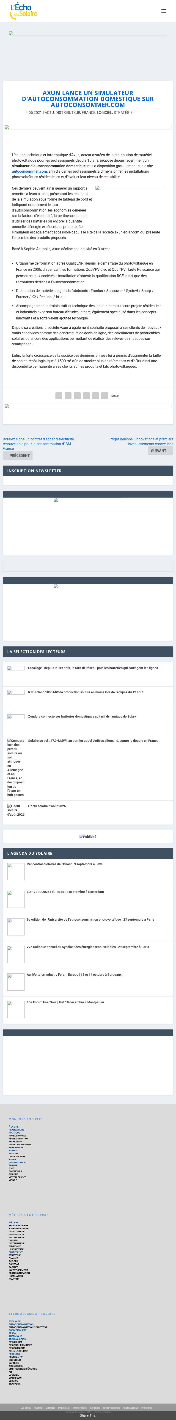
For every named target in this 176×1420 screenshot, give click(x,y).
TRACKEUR (14, 1383)
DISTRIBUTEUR (67, 112)
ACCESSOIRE (16, 1366)
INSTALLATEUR (17, 1237)
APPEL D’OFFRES (17, 1135)
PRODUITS (14, 1354)
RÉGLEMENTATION (18, 1138)
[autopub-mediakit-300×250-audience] (88, 587)
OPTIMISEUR (15, 1378)
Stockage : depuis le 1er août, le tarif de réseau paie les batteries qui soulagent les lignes (93, 668)
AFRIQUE (13, 1174)
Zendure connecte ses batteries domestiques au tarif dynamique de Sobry (82, 716)
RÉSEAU (13, 1333)
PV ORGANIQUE (17, 1348)
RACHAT (13, 1267)
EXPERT (13, 1150)
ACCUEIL (26, 1408)
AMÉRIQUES (15, 1171)
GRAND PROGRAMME (20, 1144)
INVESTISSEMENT (18, 1270)
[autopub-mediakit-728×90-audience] (88, 135)
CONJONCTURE (17, 1156)
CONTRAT (14, 1264)
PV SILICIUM (15, 1342)
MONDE (13, 1180)
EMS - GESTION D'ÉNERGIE (23, 1369)
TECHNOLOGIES (17, 1339)
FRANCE (88, 112)
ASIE (11, 1168)
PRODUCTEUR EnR (18, 1225)
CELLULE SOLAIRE (18, 1351)
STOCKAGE (15, 1321)
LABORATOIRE (16, 1249)
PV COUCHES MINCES (20, 1345)
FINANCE (13, 1258)
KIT (10, 1372)
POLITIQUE (14, 1132)
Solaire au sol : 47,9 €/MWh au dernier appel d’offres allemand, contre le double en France (93, 740)
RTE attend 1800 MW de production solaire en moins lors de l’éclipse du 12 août (85, 692)
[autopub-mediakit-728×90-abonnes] (88, 414)
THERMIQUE (15, 1336)
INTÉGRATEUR (16, 1234)
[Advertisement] (88, 1064)
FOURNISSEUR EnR (18, 1228)
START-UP (14, 1279)
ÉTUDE (12, 1159)
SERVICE (13, 1381)
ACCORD (13, 1261)
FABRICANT (15, 1246)
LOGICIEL (104, 112)
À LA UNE (14, 1126)
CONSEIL (13, 1240)
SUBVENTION (16, 1147)
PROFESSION (15, 1141)
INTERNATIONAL (17, 1162)
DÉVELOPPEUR (17, 1231)
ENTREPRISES (16, 1252)
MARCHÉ (13, 1153)
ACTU (49, 112)
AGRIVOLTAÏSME (17, 1330)
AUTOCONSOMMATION (21, 1324)
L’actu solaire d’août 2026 (47, 806)
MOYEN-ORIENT (17, 1177)
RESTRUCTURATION (19, 1273)
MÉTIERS (13, 1222)
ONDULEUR (15, 1360)
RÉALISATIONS (16, 1129)
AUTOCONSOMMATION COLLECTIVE (28, 1327)
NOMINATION (16, 1276)
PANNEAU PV (16, 1357)
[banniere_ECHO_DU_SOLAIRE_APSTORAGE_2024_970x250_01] (88, 51)
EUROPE (13, 1165)
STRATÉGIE (123, 112)
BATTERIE (14, 1363)
